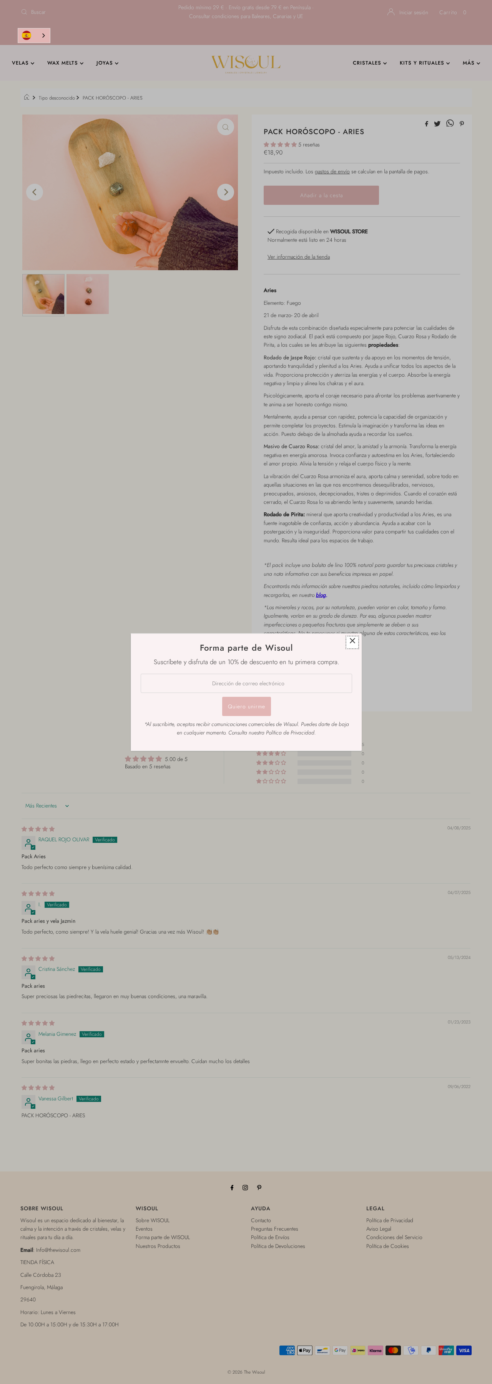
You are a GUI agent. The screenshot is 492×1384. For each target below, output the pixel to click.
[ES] (34, 35)
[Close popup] (352, 642)
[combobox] (34, 35)
